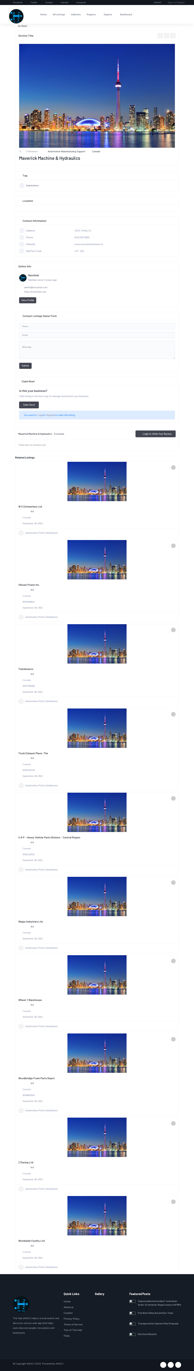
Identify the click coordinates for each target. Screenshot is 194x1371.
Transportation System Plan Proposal (158, 1323)
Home (43, 14)
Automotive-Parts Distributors (41, 532)
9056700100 (29, 770)
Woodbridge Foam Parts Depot (36, 1078)
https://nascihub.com (35, 291)
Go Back (22, 25)
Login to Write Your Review (157, 433)
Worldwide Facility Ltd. (31, 1240)
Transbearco (25, 669)
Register (50, 415)
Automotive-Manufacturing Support (66, 151)
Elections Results (147, 1334)
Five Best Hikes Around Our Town (155, 1312)
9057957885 (82, 237)
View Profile (27, 300)
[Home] (16, 16)
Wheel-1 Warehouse (30, 1000)
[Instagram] (178, 1365)
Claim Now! (29, 404)
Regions (91, 14)
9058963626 (29, 1095)
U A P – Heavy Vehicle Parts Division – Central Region (49, 837)
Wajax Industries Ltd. (30, 921)
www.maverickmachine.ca (88, 244)
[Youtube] (171, 1365)
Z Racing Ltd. (26, 1162)
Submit (25, 365)
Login (40, 415)
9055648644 (29, 601)
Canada (96, 151)
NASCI (59, 1363)
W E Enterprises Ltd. (30, 506)
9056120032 (29, 854)
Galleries (76, 14)
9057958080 (29, 686)
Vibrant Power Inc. (29, 584)
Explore (108, 14)
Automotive (32, 185)
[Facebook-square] (163, 1365)
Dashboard (126, 14)
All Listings (59, 14)
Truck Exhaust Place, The (33, 753)
